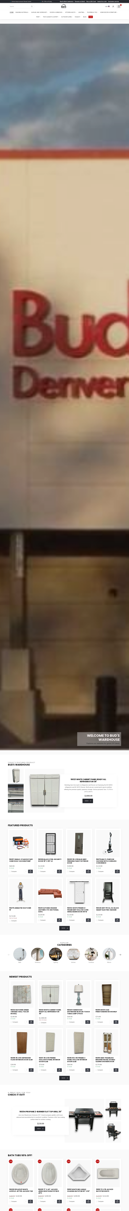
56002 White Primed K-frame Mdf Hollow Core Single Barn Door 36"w (77, 910)
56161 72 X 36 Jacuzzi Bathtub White (104, 1190)
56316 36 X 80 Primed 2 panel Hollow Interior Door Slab (77, 1060)
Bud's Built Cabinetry (66, 1)
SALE (90, 17)
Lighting (81, 12)
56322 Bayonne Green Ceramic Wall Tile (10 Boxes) (20, 1012)
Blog (84, 17)
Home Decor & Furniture (108, 12)
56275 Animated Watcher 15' (20, 909)
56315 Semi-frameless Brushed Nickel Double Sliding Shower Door (105, 1060)
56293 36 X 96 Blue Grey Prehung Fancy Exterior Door (77, 861)
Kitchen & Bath (70, 12)
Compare (14, 871)
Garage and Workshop (39, 12)
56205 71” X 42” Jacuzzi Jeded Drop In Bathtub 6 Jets (48, 1191)
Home (12, 12)
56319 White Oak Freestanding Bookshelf (106, 1011)
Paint (38, 17)
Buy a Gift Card (91, 1)
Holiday (77, 17)
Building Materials (22, 12)
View (87, 801)
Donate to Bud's (80, 1)
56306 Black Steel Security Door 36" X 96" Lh (49, 860)
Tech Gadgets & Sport (50, 17)
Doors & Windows (56, 12)
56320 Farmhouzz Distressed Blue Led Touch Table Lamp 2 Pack (78, 1012)
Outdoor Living (66, 17)
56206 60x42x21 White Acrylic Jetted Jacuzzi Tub (21, 1190)
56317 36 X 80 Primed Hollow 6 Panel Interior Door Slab (49, 1060)
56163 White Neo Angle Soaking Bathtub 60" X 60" (78, 1190)
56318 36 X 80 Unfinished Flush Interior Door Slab (22, 1059)
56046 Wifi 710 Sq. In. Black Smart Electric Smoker (107, 909)
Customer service (113, 1)
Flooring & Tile (92, 12)
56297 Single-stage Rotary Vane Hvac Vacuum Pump (21, 860)
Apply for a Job (102, 1)
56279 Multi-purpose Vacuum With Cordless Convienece (106, 861)
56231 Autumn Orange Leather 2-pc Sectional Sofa (48, 910)
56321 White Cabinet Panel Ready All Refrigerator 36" (50, 1012)
